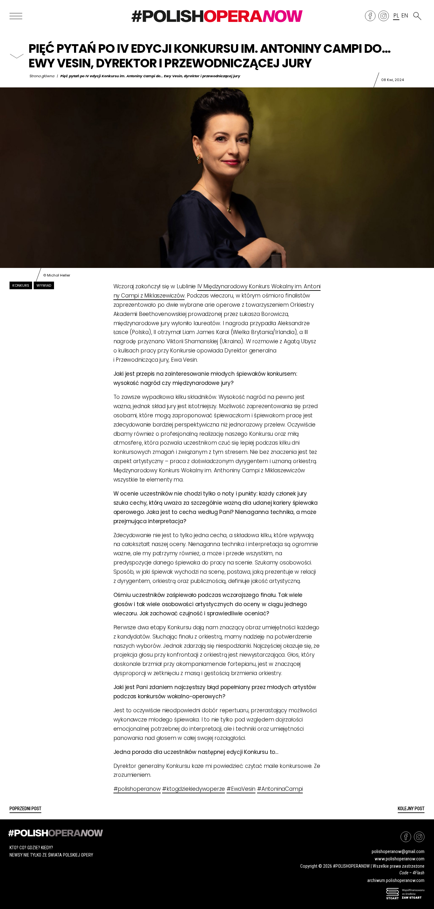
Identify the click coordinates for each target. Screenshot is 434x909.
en (404, 16)
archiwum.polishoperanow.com (395, 880)
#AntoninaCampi (280, 789)
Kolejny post (411, 808)
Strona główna (42, 76)
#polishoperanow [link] (137, 789)
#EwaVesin (241, 789)
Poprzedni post (25, 808)
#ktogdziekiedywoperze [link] (193, 789)
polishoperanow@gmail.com (398, 851)
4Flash (418, 872)
